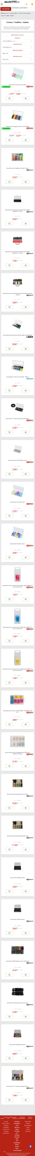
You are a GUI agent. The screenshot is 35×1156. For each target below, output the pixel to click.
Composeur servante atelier (10, 1117)
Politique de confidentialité (18, 1118)
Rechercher (22, 1117)
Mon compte (6, 1123)
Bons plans (28, 1121)
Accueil (6, 1121)
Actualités (6, 1127)
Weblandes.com (23, 1155)
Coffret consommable (24, 13)
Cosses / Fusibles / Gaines (7, 15)
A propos (6, 1125)
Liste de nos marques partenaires (6, 1131)
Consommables (14, 13)
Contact (28, 1123)
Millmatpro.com (4, 13)
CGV (8, 1118)
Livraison (30, 1118)
